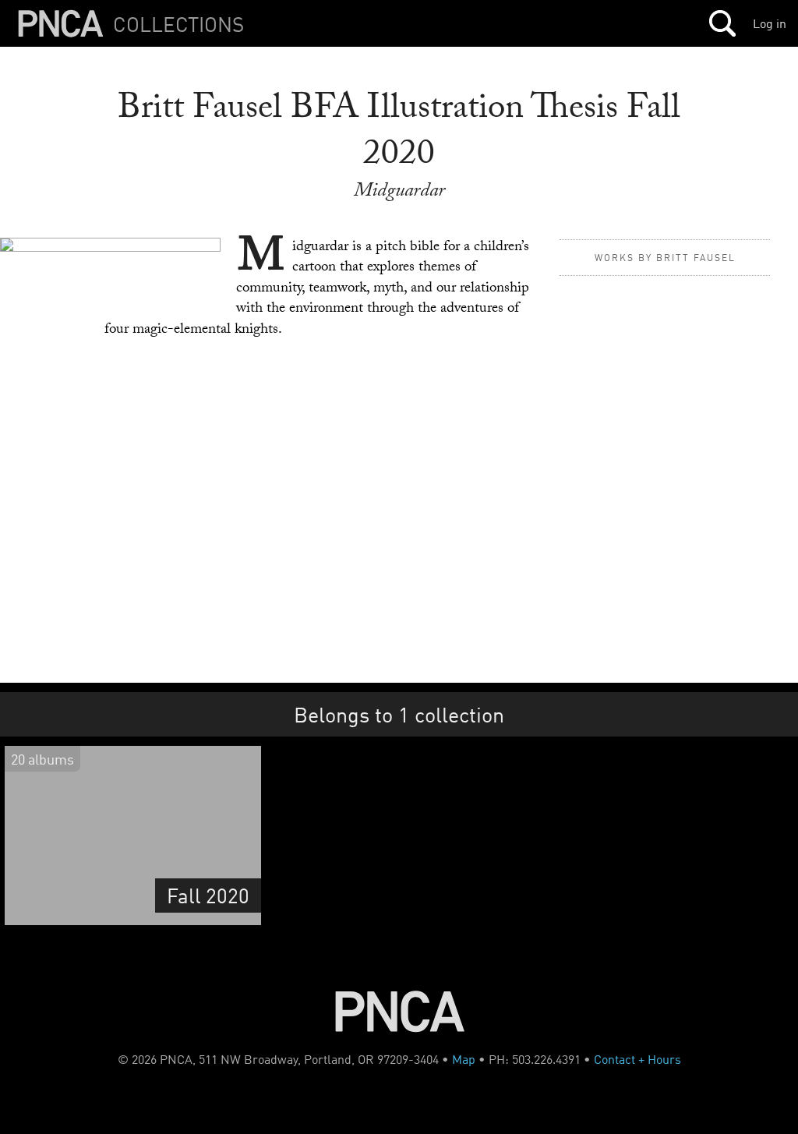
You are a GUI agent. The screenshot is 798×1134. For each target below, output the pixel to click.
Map (463, 1059)
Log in (769, 23)
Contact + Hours (637, 1059)
